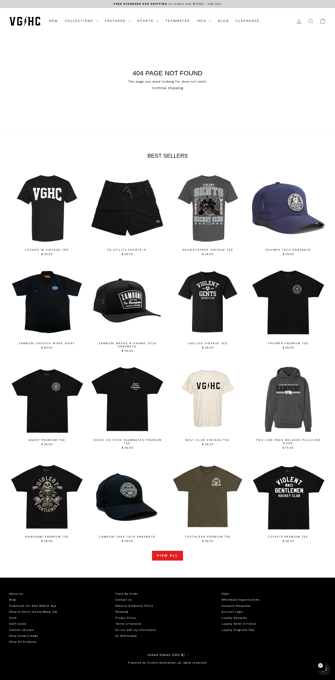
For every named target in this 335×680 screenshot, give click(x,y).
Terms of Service (128, 623)
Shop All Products (23, 641)
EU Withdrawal (126, 635)
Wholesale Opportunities (241, 599)
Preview (47, 241)
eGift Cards (17, 623)
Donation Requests (236, 605)
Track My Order (126, 593)
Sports (146, 21)
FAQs (225, 593)
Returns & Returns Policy (134, 605)
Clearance (247, 21)
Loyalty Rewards (234, 617)
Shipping (121, 611)
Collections (80, 21)
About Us (16, 593)
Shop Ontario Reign (23, 635)
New (53, 21)
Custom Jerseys (21, 630)
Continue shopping (167, 88)
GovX (13, 617)
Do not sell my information (135, 630)
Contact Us (123, 599)
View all (167, 555)
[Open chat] (320, 665)
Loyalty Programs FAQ (238, 630)
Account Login (232, 611)
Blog (223, 21)
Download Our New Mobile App (33, 605)
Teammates (177, 21)
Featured (116, 21)
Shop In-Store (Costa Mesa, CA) (33, 611)
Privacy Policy (125, 617)
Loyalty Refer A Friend (239, 623)
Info (202, 21)
